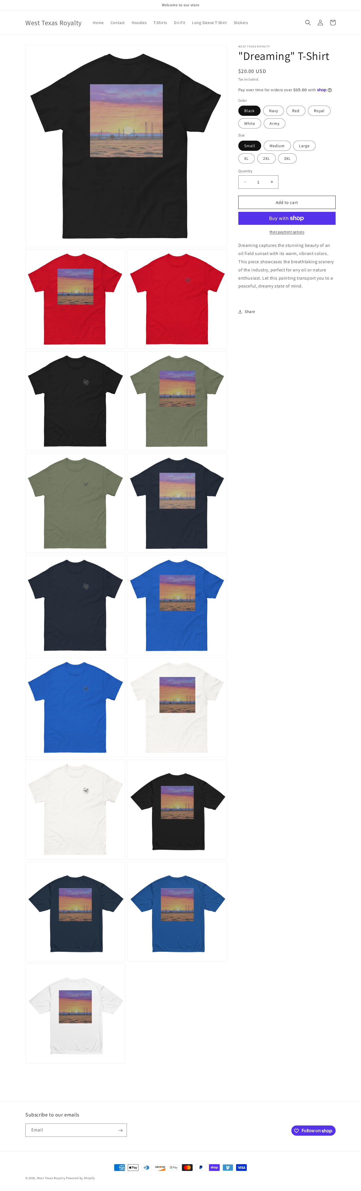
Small (249, 145)
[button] (308, 22)
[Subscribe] (120, 1130)
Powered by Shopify (80, 1178)
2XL (266, 158)
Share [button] (250, 311)
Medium (277, 145)
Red (296, 110)
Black (249, 110)
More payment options (287, 232)
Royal (319, 110)
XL (246, 158)
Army (274, 123)
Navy (273, 110)
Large (304, 145)
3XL (287, 158)
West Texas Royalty (51, 1178)
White (249, 123)
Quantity (245, 170)
